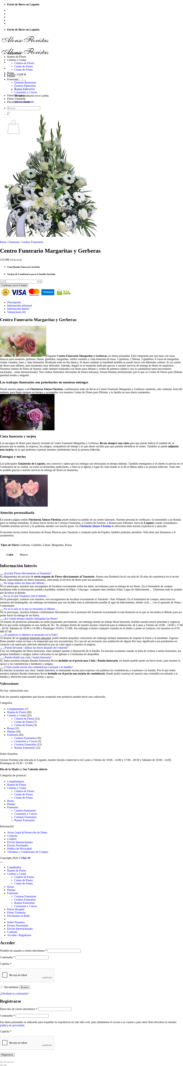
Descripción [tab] (14, 302)
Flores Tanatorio (16, 98)
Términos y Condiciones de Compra (27, 851)
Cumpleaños (14, 53)
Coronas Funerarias (25, 744)
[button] (19, 23)
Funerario (12, 79)
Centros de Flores (24, 63)
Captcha (5, 963)
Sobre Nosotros (16, 10)
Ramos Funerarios (24, 747)
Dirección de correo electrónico (19, 1009)
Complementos (15, 708)
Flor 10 (25, 857)
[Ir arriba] (1, 862)
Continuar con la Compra (14, 285)
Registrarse (7, 1054)
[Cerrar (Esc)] (12, 1062)
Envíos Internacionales (20, 16)
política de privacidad (12, 1025)
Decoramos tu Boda (18, 101)
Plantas (11, 76)
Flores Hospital (15, 95)
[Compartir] (8, 1062)
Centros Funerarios (32, 242)
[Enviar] (8, 112)
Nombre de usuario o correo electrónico (23, 950)
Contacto (12, 20)
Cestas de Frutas (23, 69)
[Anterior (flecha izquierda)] (1, 1065)
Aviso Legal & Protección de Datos (27, 832)
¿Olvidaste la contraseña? (14, 993)
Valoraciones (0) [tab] (16, 312)
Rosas (10, 72)
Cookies (11, 838)
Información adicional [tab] (19, 305)
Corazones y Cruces (25, 92)
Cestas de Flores (23, 66)
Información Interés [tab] (18, 308)
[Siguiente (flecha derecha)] (5, 1065)
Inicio (3, 242)
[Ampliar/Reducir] (1, 1062)
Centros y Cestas (16, 59)
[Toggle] (1, 574)
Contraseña (7, 957)
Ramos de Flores (16, 56)
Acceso (24, 987)
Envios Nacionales (17, 13)
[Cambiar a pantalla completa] (5, 1062)
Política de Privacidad (19, 848)
